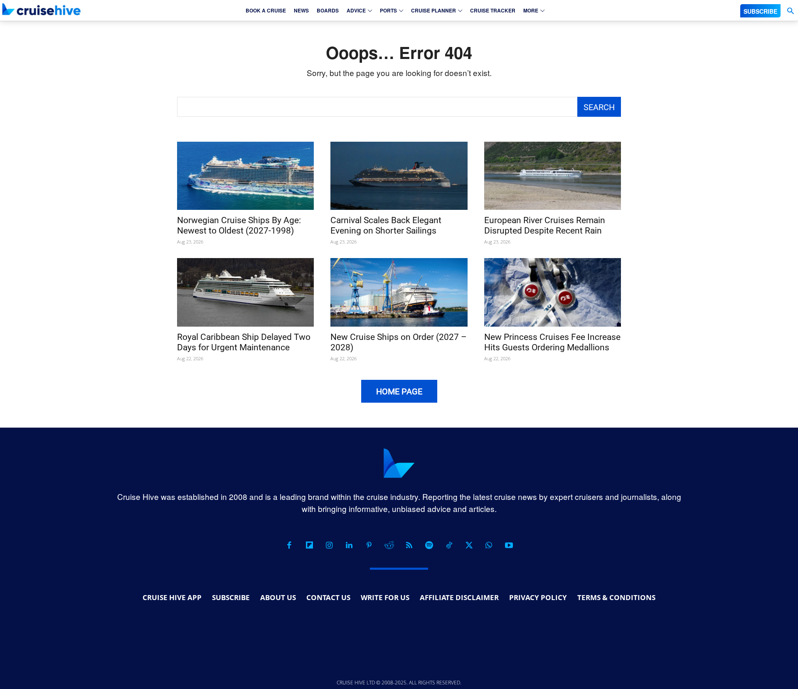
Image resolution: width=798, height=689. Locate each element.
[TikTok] (449, 545)
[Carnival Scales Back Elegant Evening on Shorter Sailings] (398, 176)
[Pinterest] (369, 545)
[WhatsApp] (489, 545)
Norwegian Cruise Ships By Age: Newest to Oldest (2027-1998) (239, 225)
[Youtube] (509, 545)
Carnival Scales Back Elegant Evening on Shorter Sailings (385, 225)
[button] (790, 11)
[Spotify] (429, 545)
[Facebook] (289, 545)
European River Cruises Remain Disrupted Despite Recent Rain (544, 225)
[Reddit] (389, 545)
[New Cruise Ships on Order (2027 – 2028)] (398, 292)
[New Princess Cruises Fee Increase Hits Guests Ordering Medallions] (552, 292)
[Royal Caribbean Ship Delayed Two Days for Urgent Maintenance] (245, 292)
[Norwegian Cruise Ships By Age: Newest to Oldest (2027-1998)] (245, 176)
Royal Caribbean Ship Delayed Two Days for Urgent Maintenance (243, 342)
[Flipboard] (309, 545)
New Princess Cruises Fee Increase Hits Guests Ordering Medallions (552, 342)
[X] (469, 545)
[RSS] (409, 545)
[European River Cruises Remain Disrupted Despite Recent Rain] (552, 176)
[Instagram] (329, 545)
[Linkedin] (349, 545)
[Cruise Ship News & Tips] (41, 9)
